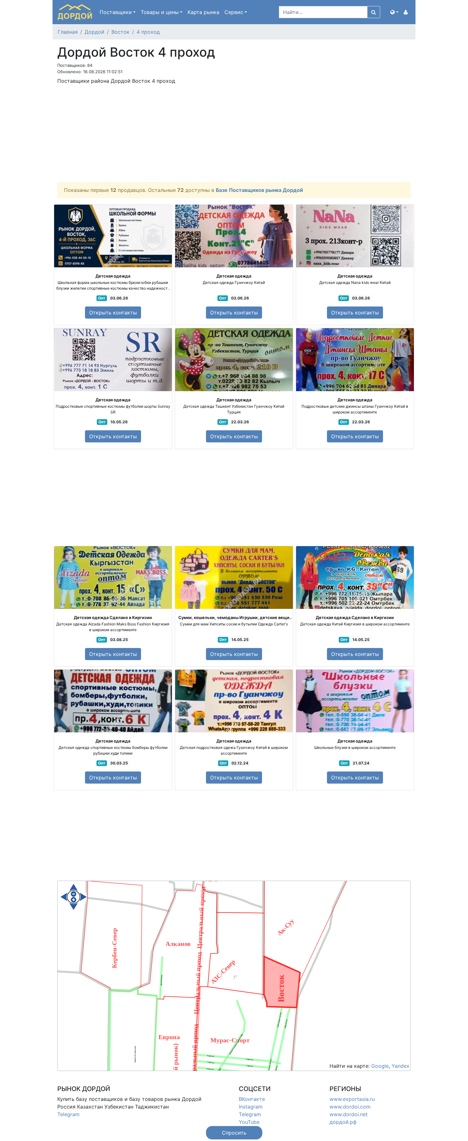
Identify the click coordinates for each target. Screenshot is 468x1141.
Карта (203, 12)
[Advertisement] (234, 134)
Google (380, 1066)
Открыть (113, 312)
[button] (394, 12)
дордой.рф (343, 1122)
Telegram (68, 1114)
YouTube (249, 1122)
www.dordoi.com (350, 1106)
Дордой (94, 32)
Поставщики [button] (116, 12)
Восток (120, 32)
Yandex (400, 1066)
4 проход (148, 32)
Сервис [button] (233, 12)
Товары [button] (160, 12)
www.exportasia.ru (352, 1099)
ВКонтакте (252, 1099)
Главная (68, 32)
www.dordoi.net (349, 1114)
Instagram (251, 1106)
